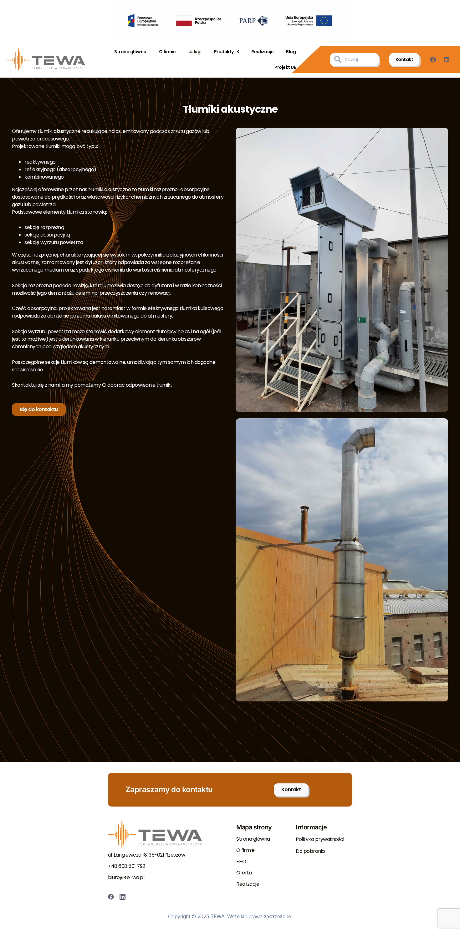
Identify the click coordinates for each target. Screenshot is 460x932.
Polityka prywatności (320, 839)
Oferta (244, 872)
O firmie (167, 51)
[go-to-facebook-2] (112, 897)
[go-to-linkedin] (448, 60)
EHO (241, 861)
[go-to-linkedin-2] (124, 897)
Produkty (224, 51)
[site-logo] (46, 59)
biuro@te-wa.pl (126, 877)
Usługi (195, 51)
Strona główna (130, 51)
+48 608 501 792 (126, 866)
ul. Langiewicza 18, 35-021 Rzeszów (146, 854)
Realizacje (262, 51)
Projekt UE (285, 67)
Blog (291, 51)
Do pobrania (310, 851)
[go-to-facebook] (434, 60)
